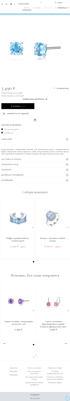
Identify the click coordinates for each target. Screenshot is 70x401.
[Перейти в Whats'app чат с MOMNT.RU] (67, 398)
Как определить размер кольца (34, 378)
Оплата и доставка (34, 368)
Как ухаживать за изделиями (34, 372)
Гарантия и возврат (55, 368)
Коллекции (37, 7)
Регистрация (62, 8)
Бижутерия (48, 7)
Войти (60, 2)
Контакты (13, 368)
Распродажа (13, 375)
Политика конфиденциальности (55, 372)
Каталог (27, 7)
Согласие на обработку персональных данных (54, 378)
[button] (33, 261)
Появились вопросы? (34, 99)
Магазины (13, 371)
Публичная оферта (55, 382)
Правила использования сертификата (34, 383)
